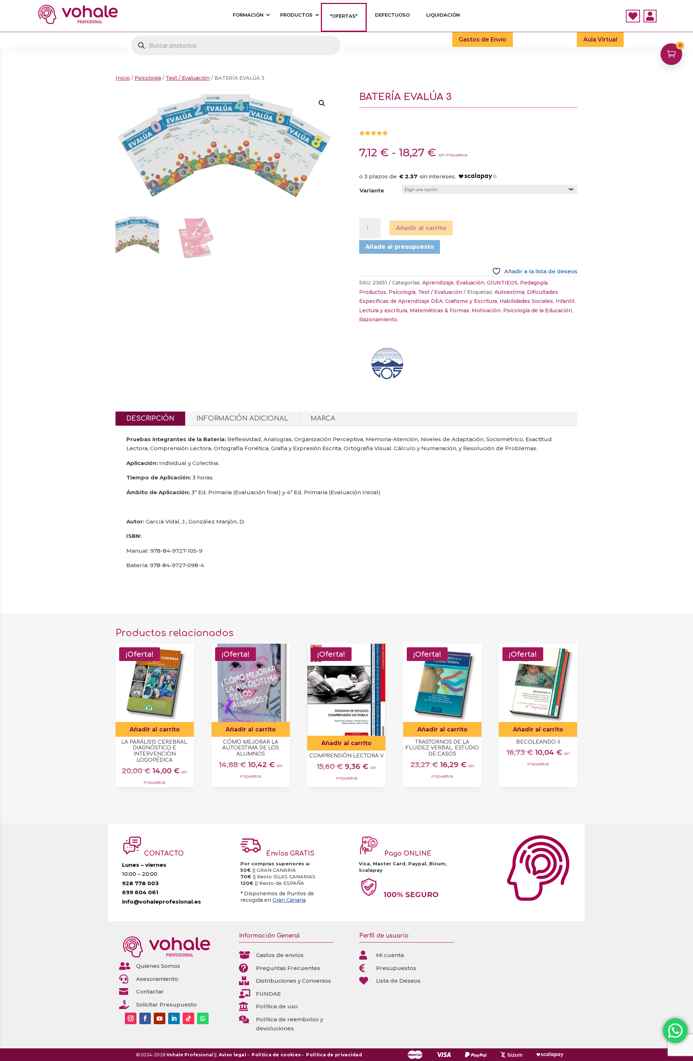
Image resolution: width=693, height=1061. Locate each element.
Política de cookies (276, 1054)
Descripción (150, 418)
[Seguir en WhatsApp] (203, 1018)
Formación (248, 15)
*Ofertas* (343, 16)
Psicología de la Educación (537, 310)
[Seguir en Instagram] (130, 1018)
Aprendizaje (438, 282)
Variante (371, 190)
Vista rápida (186, 652)
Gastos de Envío (482, 39)
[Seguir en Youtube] (159, 1018)
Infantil (564, 301)
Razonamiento (378, 319)
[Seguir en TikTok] (188, 1018)
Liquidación (443, 15)
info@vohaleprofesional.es (161, 901)
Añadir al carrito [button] (155, 729)
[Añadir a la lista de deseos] (186, 673)
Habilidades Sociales (526, 301)
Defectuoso (392, 15)
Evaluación (470, 282)
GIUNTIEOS (502, 282)
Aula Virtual (600, 39)
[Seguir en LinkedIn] (174, 1018)
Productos (296, 15)
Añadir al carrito (421, 228)
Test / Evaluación (188, 78)
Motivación (486, 310)
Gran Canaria (289, 900)
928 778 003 (140, 883)
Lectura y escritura (383, 310)
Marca (322, 418)
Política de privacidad (334, 1054)
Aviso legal (232, 1054)
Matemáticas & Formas (439, 310)
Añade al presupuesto (399, 246)
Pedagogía (534, 282)
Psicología (148, 78)
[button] (321, 103)
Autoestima (509, 292)
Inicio (123, 78)
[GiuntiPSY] (386, 366)
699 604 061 (140, 892)
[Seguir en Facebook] (145, 1018)
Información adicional (242, 418)
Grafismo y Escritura (471, 301)
